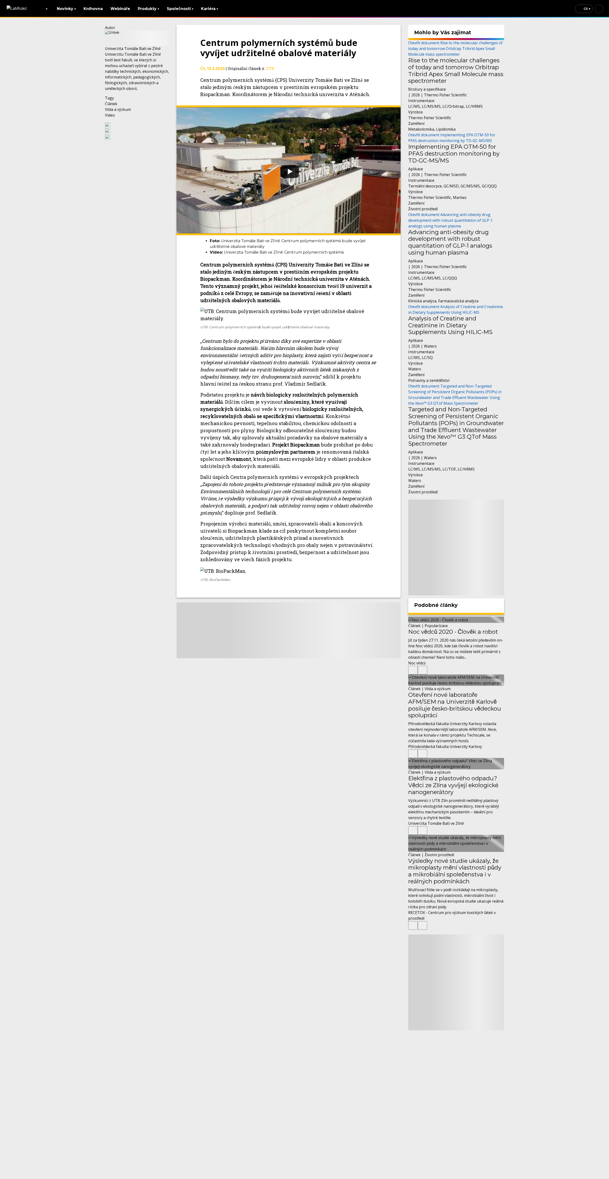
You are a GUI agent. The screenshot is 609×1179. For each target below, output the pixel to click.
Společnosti (180, 8)
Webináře (120, 8)
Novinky (66, 8)
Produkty (148, 8)
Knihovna (93, 8)
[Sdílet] (422, 670)
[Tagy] (413, 670)
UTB (270, 68)
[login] (599, 9)
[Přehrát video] (289, 170)
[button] (137, 125)
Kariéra (209, 8)
